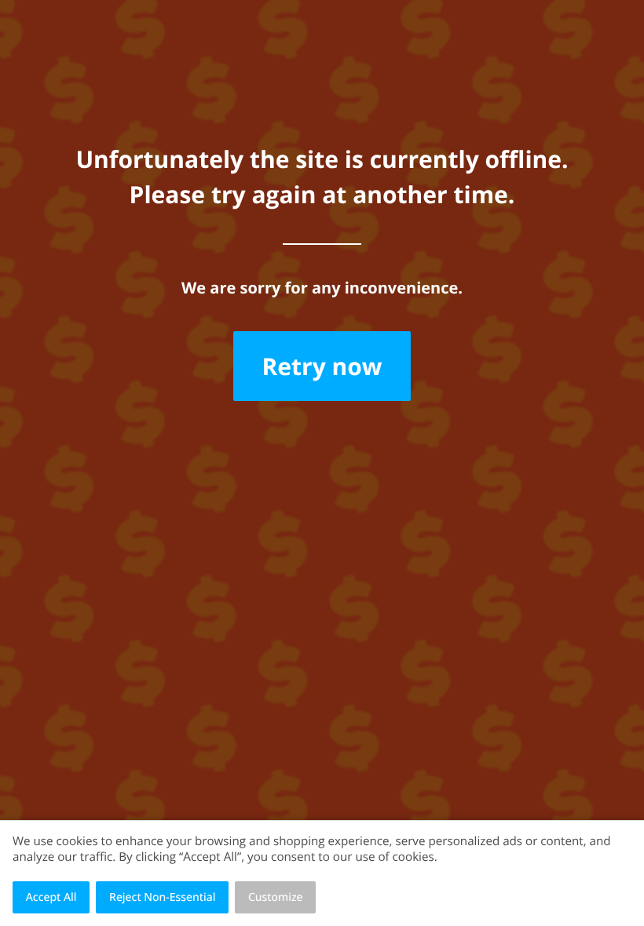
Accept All (51, 897)
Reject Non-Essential (162, 897)
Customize (275, 897)
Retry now (322, 366)
